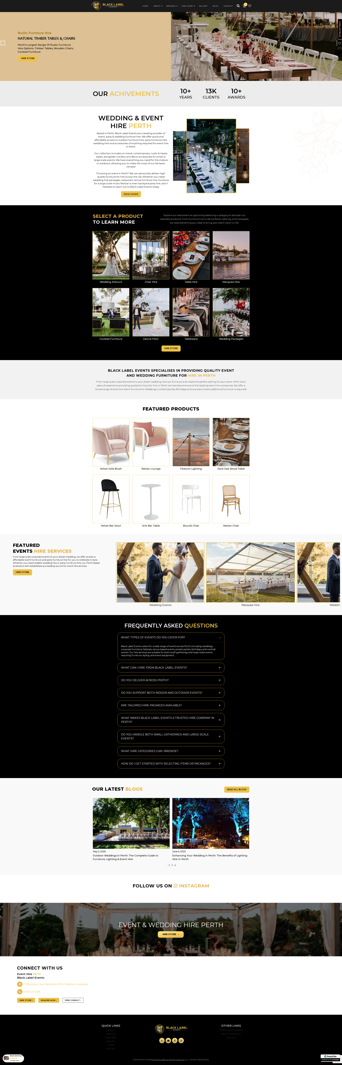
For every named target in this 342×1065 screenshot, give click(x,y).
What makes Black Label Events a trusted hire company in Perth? (167, 720)
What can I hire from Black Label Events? (154, 667)
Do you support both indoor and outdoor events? (161, 692)
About (111, 1030)
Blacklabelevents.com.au (168, 1059)
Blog (111, 1045)
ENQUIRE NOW (48, 1000)
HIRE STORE (170, 934)
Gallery (111, 1041)
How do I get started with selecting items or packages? (166, 763)
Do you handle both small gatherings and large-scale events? (165, 736)
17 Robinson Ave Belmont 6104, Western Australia (55, 984)
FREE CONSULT (72, 1000)
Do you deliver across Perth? (145, 680)
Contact (111, 1048)
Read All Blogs (236, 789)
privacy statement (231, 1034)
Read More (131, 194)
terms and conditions (231, 1030)
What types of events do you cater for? (153, 637)
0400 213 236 (31, 991)
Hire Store (28, 60)
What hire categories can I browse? (149, 751)
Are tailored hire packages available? (151, 705)
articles (231, 1037)
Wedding (111, 1034)
